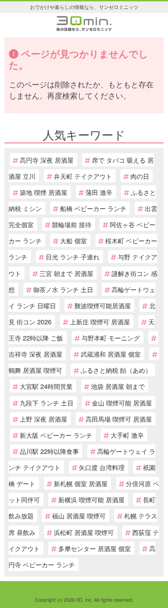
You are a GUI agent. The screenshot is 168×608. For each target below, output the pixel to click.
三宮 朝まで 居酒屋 (66, 273)
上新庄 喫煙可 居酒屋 (100, 321)
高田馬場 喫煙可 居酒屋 (119, 418)
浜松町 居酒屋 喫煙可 (84, 532)
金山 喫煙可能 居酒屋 (122, 402)
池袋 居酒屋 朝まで (118, 386)
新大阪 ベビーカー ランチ (56, 435)
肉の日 (139, 176)
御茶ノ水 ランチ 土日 (63, 289)
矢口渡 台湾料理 (102, 467)
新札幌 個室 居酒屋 (81, 483)
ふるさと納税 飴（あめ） (116, 370)
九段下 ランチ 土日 (46, 402)
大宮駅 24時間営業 (46, 386)
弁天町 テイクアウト (83, 176)
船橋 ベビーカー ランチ (93, 208)
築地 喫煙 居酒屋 (43, 192)
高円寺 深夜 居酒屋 (46, 159)
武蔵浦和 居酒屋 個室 (111, 353)
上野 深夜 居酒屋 (43, 418)
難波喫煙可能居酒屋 (102, 305)
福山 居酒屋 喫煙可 (79, 515)
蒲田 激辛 (99, 192)
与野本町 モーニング (111, 337)
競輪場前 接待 (71, 224)
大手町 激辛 (127, 435)
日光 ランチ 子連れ (72, 256)
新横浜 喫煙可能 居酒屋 (91, 499)
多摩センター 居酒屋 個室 (94, 548)
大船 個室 (73, 240)
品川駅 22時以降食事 (49, 451)
